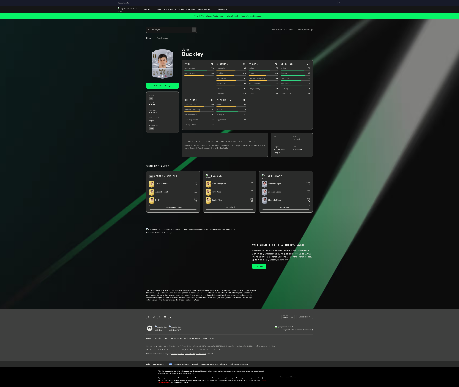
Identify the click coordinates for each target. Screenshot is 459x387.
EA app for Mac (194, 338)
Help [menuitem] (148, 364)
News (166, 338)
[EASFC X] (154, 317)
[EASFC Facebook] (159, 317)
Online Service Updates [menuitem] (239, 364)
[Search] (194, 29)
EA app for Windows (178, 338)
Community (220, 9)
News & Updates (204, 9)
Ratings (158, 9)
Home (148, 38)
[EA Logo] (149, 328)
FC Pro (181, 9)
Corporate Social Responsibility (213, 364)
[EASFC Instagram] (148, 317)
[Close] (428, 16)
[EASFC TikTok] (170, 317)
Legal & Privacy (158, 364)
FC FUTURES (168, 9)
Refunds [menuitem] (195, 364)
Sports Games (208, 338)
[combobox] (288, 317)
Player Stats (190, 9)
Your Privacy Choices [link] (181, 364)
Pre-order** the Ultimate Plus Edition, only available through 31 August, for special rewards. (227, 16)
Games (147, 9)
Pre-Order (157, 338)
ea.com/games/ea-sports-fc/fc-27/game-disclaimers (188, 354)
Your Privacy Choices (288, 377)
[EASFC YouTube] (165, 317)
